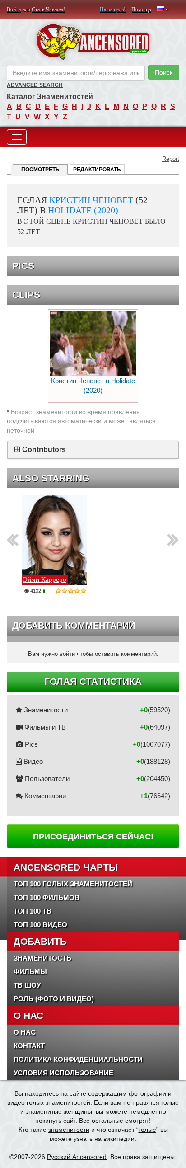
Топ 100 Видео (40, 924)
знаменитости (68, 1129)
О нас (25, 1032)
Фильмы (30, 971)
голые (147, 1129)
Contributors (44, 449)
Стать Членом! (48, 9)
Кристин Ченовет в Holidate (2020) (93, 385)
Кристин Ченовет (91, 200)
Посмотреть (40, 169)
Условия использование (63, 1073)
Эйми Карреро (44, 579)
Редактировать (97, 169)
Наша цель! (113, 9)
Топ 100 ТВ (32, 911)
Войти (14, 9)
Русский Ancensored (77, 1156)
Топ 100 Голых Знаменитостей (73, 884)
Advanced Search (35, 85)
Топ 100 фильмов (46, 897)
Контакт (29, 1046)
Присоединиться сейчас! (93, 836)
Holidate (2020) (83, 210)
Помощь (141, 9)
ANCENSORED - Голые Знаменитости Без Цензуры (93, 42)
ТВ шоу (27, 985)
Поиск (163, 72)
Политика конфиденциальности (78, 1059)
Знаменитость (42, 958)
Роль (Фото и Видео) (54, 999)
